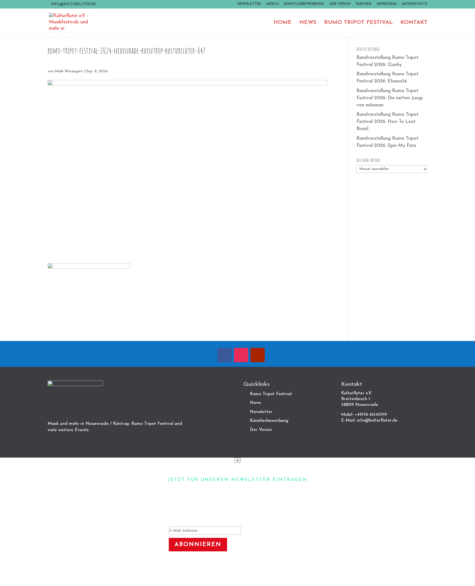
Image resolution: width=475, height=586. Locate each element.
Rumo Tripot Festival (358, 23)
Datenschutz (414, 4)
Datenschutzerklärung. (278, 567)
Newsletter (249, 4)
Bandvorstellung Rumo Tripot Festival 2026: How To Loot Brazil (387, 121)
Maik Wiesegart (69, 71)
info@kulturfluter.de (377, 420)
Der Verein (340, 4)
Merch (272, 4)
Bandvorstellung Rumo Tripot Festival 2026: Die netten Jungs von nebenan (390, 98)
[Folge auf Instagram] (241, 355)
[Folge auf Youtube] (257, 355)
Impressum (387, 4)
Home (283, 23)
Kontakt (414, 23)
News (307, 23)
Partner (363, 4)
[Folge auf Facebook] (224, 355)
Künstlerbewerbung (304, 4)
